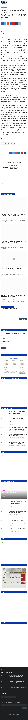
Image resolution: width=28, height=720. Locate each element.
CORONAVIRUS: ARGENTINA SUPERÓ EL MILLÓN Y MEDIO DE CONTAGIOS (14, 168)
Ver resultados (11, 347)
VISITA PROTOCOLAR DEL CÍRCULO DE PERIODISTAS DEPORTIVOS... (17, 521)
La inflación (5, 336)
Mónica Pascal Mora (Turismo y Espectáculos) (15, 505)
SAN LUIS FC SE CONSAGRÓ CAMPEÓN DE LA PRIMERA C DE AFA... (17, 529)
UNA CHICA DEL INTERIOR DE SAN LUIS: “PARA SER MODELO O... (17, 502)
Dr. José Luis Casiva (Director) (14, 523)
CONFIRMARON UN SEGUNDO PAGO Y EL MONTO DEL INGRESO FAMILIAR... (18, 428)
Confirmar (23, 319)
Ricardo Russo (15, 140)
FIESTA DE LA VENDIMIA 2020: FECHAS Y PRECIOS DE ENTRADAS (18, 435)
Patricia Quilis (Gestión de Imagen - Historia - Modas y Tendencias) (12, 495)
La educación (5, 338)
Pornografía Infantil (5, 143)
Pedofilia (13, 143)
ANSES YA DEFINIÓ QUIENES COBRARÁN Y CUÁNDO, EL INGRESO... (18, 412)
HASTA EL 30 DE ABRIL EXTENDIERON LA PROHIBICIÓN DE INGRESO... (13, 242)
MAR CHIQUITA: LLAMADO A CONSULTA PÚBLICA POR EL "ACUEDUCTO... (17, 682)
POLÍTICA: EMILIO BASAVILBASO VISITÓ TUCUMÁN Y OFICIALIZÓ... (17, 688)
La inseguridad (6, 341)
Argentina (3, 140)
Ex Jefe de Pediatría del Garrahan (8, 146)
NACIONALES (4, 7)
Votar (3, 347)
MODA (3, 490)
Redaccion (6, 20)
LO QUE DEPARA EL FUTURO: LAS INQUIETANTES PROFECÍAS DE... (16, 676)
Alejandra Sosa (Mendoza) (14, 437)
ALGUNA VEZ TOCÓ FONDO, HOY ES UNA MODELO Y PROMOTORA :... (18, 512)
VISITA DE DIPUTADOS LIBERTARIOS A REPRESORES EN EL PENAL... (13, 296)
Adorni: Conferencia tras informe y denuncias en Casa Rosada (11, 269)
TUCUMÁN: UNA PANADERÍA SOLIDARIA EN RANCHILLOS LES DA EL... (17, 443)
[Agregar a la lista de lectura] (19, 23)
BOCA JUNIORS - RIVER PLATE (14, 162)
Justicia (9, 140)
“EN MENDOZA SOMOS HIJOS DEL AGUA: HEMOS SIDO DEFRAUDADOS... (13, 215)
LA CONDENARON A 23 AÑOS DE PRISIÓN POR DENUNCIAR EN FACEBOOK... (16, 420)
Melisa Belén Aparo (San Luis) (6, 218)
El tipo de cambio (6, 344)
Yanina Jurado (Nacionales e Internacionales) (17, 445)
